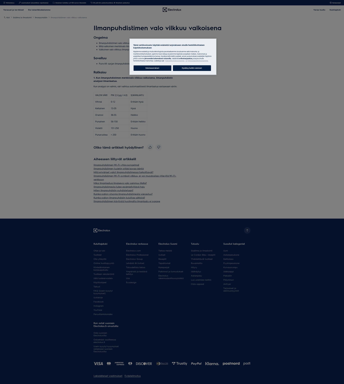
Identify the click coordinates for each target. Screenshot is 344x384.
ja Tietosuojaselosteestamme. (197, 61)
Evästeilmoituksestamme (175, 61)
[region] (173, 56)
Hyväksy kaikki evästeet (192, 68)
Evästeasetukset (152, 68)
